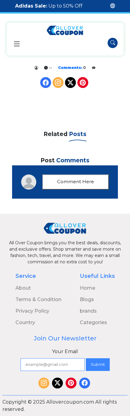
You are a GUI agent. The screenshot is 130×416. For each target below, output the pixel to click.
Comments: (70, 67)
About (23, 288)
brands (88, 311)
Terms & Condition (38, 299)
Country (25, 322)
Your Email (65, 351)
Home (87, 288)
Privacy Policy (32, 311)
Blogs (87, 299)
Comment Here (75, 181)
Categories (93, 322)
